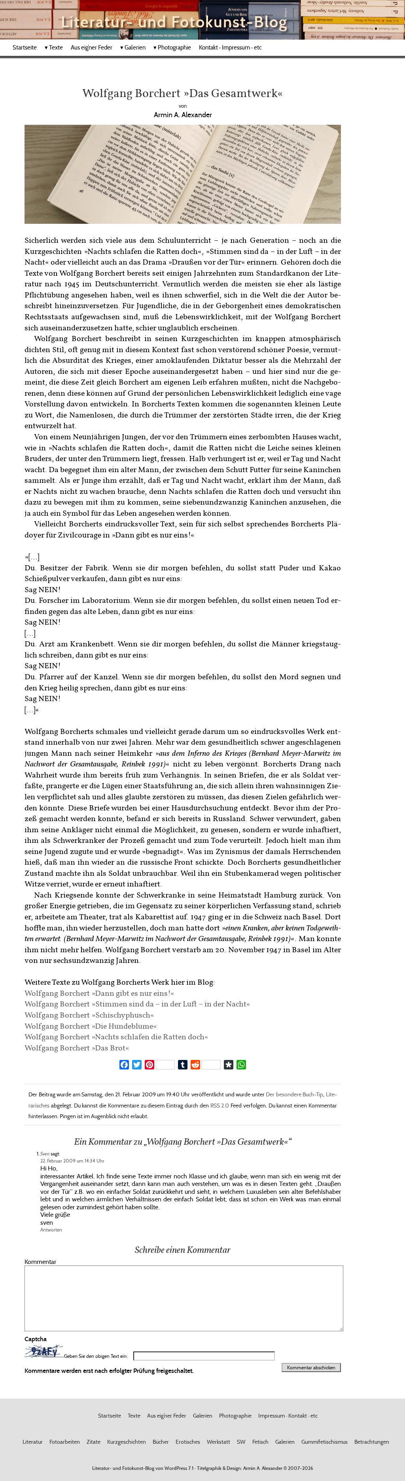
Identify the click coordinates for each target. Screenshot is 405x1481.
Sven (44, 1154)
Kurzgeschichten (126, 1441)
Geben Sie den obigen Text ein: (95, 1356)
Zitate (93, 1441)
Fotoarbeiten (64, 1441)
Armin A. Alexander (262, 1468)
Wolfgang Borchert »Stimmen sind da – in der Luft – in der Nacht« (137, 1003)
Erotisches (188, 1441)
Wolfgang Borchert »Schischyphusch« (89, 1015)
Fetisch (260, 1441)
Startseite (25, 47)
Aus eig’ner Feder (91, 47)
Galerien (133, 47)
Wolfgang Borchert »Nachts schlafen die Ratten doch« (116, 1036)
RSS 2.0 (219, 1105)
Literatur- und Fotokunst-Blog (174, 21)
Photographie (172, 47)
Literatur (33, 1441)
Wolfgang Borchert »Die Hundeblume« (91, 1026)
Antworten (51, 1230)
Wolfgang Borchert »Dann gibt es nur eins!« (99, 993)
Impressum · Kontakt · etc (288, 1415)
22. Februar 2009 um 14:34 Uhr (72, 1161)
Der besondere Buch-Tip (294, 1094)
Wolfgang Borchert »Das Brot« (77, 1047)
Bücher (161, 1441)
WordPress (176, 1468)
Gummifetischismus (324, 1441)
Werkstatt (218, 1441)
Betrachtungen (371, 1441)
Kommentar (40, 1262)
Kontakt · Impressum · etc (230, 47)
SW (241, 1441)
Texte (54, 47)
